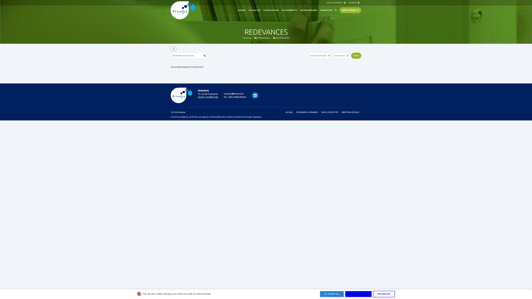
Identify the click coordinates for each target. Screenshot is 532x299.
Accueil (241, 10)
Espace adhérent (335, 3)
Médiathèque (349, 10)
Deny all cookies (358, 294)
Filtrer (356, 55)
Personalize (384, 294)
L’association (271, 10)
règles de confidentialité (211, 117)
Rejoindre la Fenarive (307, 112)
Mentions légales (350, 112)
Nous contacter (329, 112)
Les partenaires (308, 10)
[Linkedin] (255, 95)
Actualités (254, 10)
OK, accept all (332, 294)
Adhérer (353, 3)
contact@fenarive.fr (234, 93)
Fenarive (247, 38)
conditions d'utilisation (234, 117)
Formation (326, 10)
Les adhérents (289, 10)
